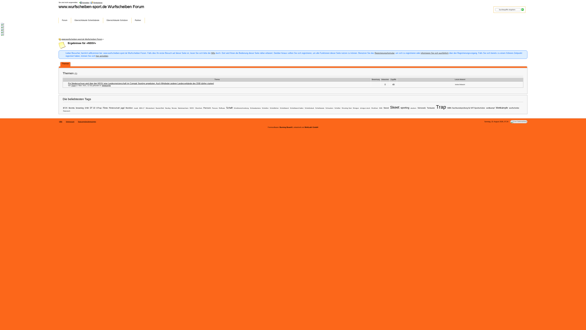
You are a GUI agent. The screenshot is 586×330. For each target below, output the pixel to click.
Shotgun (356, 108)
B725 (65, 108)
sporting (405, 107)
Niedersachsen (183, 108)
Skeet (394, 107)
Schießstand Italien (297, 108)
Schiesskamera (255, 108)
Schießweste (319, 108)
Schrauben (329, 108)
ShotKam (374, 108)
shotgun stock (365, 108)
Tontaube (431, 108)
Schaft (229, 108)
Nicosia (174, 108)
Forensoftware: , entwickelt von (293, 127)
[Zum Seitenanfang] (518, 121)
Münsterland (150, 108)
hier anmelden (102, 56)
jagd (122, 108)
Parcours (207, 108)
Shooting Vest (347, 108)
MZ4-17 (142, 108)
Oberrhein (198, 108)
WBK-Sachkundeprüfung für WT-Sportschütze (466, 108)
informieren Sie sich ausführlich (435, 53)
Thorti (73, 85)
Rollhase (222, 108)
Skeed (386, 108)
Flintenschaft (114, 108)
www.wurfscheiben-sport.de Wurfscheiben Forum (101, 6)
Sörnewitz (422, 108)
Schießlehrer (274, 108)
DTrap (99, 108)
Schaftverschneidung (241, 108)
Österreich (66, 111)
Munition (129, 108)
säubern (413, 108)
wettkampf (490, 108)
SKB (380, 108)
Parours (215, 108)
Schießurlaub (309, 108)
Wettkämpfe (106, 85)
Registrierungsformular (384, 53)
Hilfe (213, 53)
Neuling (167, 108)
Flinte (105, 108)
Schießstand (284, 108)
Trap (441, 107)
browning (80, 108)
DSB (87, 108)
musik (136, 108)
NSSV (192, 108)
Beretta (72, 108)
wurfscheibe (514, 108)
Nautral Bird (160, 108)
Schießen (265, 108)
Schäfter (337, 108)
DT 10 (92, 108)
